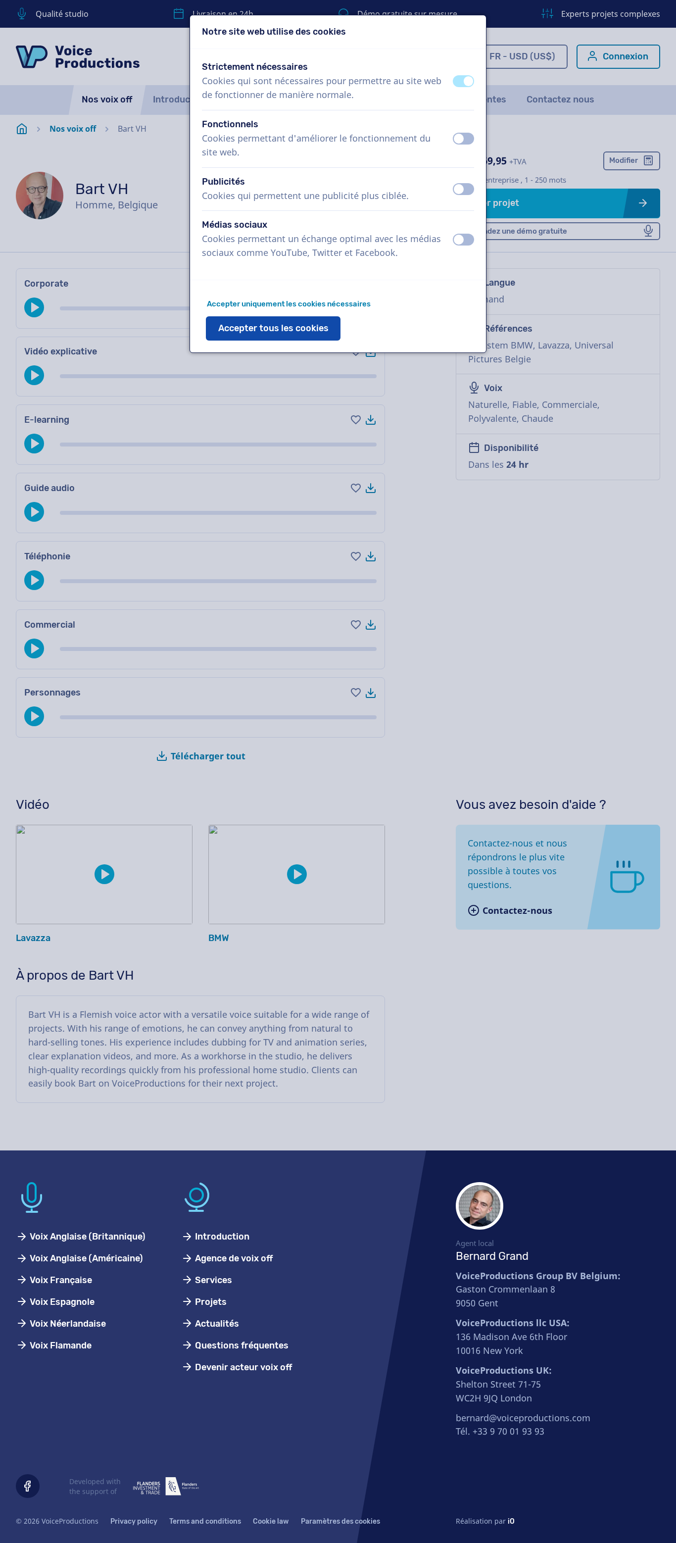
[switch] (463, 81)
